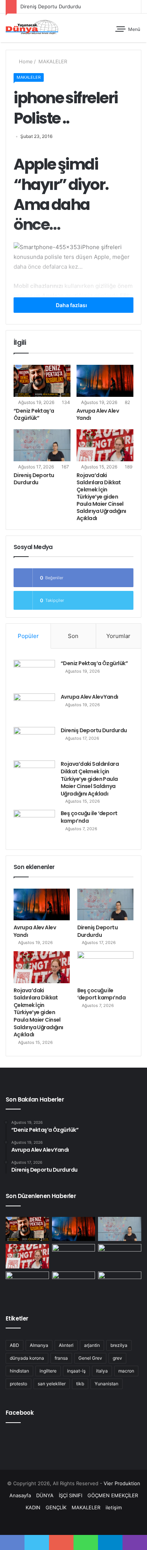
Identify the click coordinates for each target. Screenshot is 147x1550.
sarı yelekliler (52, 1383)
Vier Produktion (122, 1483)
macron (126, 1371)
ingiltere (48, 1371)
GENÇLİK (56, 1507)
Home (25, 61)
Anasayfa (20, 1495)
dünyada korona (27, 1358)
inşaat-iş (76, 1371)
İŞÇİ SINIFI (70, 1495)
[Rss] (91, 1521)
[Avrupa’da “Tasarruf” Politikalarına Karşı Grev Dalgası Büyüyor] (119, 1284)
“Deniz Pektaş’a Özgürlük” (34, 414)
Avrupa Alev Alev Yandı (98, 414)
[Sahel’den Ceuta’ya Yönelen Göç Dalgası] (73, 1284)
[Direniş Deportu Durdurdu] (42, 445)
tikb (80, 1383)
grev (117, 1358)
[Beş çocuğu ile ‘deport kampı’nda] (34, 824)
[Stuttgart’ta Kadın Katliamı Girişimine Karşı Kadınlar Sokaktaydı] (27, 1284)
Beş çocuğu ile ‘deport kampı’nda (89, 817)
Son (73, 636)
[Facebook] (55, 1521)
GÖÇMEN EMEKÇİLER (112, 1495)
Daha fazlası (72, 305)
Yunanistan (106, 1383)
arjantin (92, 1345)
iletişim (114, 1507)
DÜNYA (45, 1495)
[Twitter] (64, 1521)
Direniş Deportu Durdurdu (50, 6)
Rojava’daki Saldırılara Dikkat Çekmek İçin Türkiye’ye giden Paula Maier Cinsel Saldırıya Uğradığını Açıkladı (101, 496)
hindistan (19, 1371)
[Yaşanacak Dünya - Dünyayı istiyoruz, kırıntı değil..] (32, 28)
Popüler (28, 636)
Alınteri (66, 1345)
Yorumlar (118, 636)
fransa (61, 1358)
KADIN (33, 1507)
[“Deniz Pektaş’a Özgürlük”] (42, 381)
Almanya (39, 1345)
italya (102, 1371)
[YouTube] (73, 1521)
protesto (18, 1383)
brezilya (118, 1345)
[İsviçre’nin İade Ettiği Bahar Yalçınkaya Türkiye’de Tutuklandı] (119, 1256)
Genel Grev (90, 1358)
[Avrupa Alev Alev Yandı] (105, 381)
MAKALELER (52, 61)
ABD (14, 1345)
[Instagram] (82, 1521)
